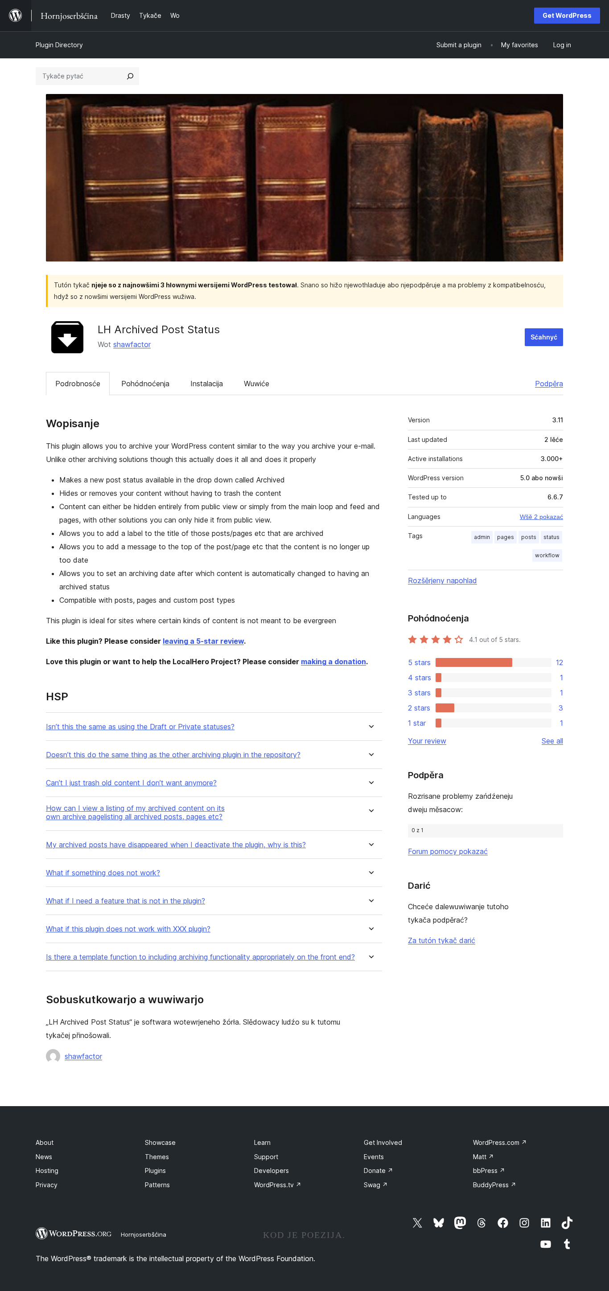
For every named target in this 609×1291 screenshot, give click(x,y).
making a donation (333, 661)
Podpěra (549, 383)
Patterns (157, 1185)
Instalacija (206, 383)
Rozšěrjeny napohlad (442, 580)
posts (528, 537)
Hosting (47, 1170)
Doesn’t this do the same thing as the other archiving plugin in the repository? (173, 755)
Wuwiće (256, 383)
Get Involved (383, 1142)
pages (505, 537)
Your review (427, 740)
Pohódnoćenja (145, 383)
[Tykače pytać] (130, 76)
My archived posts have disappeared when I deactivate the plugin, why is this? (176, 845)
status (551, 537)
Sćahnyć (544, 337)
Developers (271, 1170)
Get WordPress (567, 15)
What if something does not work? (103, 873)
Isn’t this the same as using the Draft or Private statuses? (140, 727)
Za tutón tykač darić (441, 940)
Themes (157, 1156)
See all (552, 740)
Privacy (47, 1185)
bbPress (489, 1170)
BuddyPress (494, 1185)
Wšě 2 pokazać (541, 516)
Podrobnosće (77, 383)
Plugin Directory (59, 45)
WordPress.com (500, 1142)
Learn (262, 1142)
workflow (547, 555)
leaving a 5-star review (203, 641)
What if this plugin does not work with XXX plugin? (128, 929)
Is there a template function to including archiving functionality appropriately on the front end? (200, 957)
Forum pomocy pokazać (448, 851)
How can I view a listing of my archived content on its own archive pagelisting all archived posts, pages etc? (135, 812)
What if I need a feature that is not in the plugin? (125, 901)
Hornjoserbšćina (143, 1234)
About (44, 1142)
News (44, 1156)
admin (482, 537)
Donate (378, 1170)
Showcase (160, 1142)
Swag (376, 1185)
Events (374, 1156)
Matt (483, 1156)
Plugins (155, 1170)
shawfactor (132, 344)
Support (266, 1156)
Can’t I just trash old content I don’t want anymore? (131, 783)
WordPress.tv (277, 1185)
